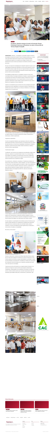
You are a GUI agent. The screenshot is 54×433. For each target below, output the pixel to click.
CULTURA (29, 417)
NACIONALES (27, 1)
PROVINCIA (12, 41)
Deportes (23, 427)
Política (23, 425)
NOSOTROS (47, 1)
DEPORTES (43, 1)
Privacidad (33, 425)
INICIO (23, 1)
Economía (23, 426)
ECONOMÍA (39, 1)
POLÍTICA (36, 1)
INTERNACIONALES (31, 1)
